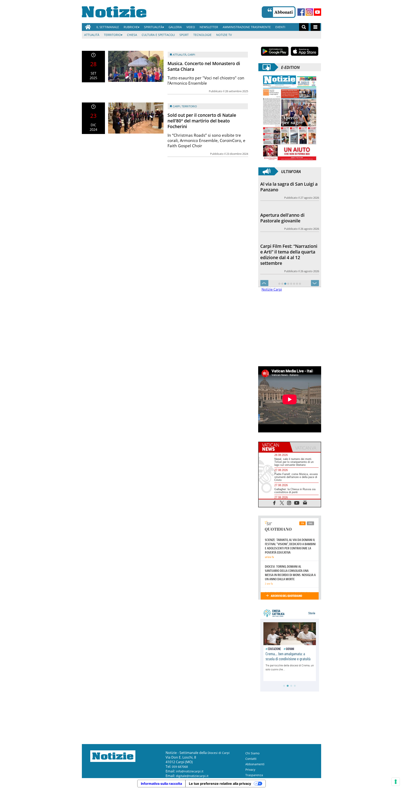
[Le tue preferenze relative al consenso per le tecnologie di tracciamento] (396, 782)
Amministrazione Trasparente (247, 27)
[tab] (274, 447)
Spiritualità (153, 27)
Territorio (112, 35)
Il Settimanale (107, 27)
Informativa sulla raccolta (161, 784)
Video (190, 27)
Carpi (191, 54)
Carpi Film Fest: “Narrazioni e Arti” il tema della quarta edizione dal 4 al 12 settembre (288, 221)
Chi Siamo (252, 753)
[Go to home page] (88, 27)
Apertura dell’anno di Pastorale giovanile (282, 187)
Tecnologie (202, 35)
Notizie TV (224, 35)
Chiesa (132, 35)
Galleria (175, 27)
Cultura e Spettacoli (158, 35)
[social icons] (274, 502)
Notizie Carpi (272, 289)
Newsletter (209, 27)
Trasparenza (254, 775)
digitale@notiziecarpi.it (192, 776)
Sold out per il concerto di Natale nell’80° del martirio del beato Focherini (201, 120)
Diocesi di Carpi (219, 753)
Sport (184, 35)
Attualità (91, 35)
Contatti (250, 759)
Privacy (250, 770)
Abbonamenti (254, 764)
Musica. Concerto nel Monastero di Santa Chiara (203, 66)
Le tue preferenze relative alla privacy (220, 784)
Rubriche (131, 27)
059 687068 (180, 767)
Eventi (280, 27)
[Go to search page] (304, 27)
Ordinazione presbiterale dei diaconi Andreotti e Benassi (286, 259)
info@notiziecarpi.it (189, 771)
